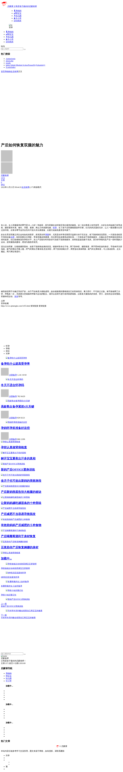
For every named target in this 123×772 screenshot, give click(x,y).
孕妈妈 (8, 71)
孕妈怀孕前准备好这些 (15, 427)
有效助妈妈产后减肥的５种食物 (21, 525)
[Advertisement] (61, 89)
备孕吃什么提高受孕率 (15, 363)
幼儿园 (9, 678)
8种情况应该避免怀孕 (10, 577)
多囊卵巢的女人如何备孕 (11, 586)
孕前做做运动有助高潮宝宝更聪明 (15, 568)
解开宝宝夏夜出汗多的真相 (18, 458)
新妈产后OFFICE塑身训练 (18, 469)
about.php (9, 61)
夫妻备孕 (13, 375)
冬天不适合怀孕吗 (12, 385)
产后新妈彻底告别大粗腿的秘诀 (21, 491)
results (8, 63)
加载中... (6, 558)
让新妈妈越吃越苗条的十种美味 (21, 502)
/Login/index (10, 67)
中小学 (9, 681)
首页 (3, 71)
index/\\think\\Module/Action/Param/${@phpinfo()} (25, 65)
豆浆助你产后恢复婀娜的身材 (19, 547)
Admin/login (10, 59)
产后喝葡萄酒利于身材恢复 (18, 536)
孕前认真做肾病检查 (14, 447)
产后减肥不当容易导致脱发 (18, 513)
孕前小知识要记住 (8, 595)
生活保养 (14, 71)
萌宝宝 (9, 676)
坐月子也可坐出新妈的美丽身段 (21, 480)
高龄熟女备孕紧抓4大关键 (17, 406)
